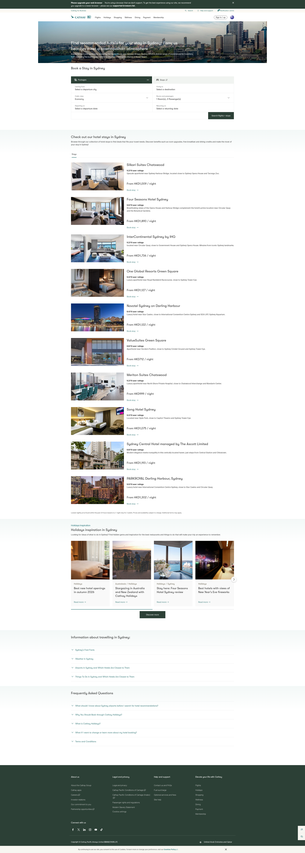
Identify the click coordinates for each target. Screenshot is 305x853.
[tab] (74, 154)
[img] (233, 3)
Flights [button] (98, 17)
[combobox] (112, 89)
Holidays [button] (107, 17)
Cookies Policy (170, 849)
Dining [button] (137, 17)
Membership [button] (158, 17)
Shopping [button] (118, 17)
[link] (97, 176)
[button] (226, 849)
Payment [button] (147, 17)
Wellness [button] (128, 17)
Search (190, 11)
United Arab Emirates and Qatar (218, 842)
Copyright (74, 842)
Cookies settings (119, 812)
